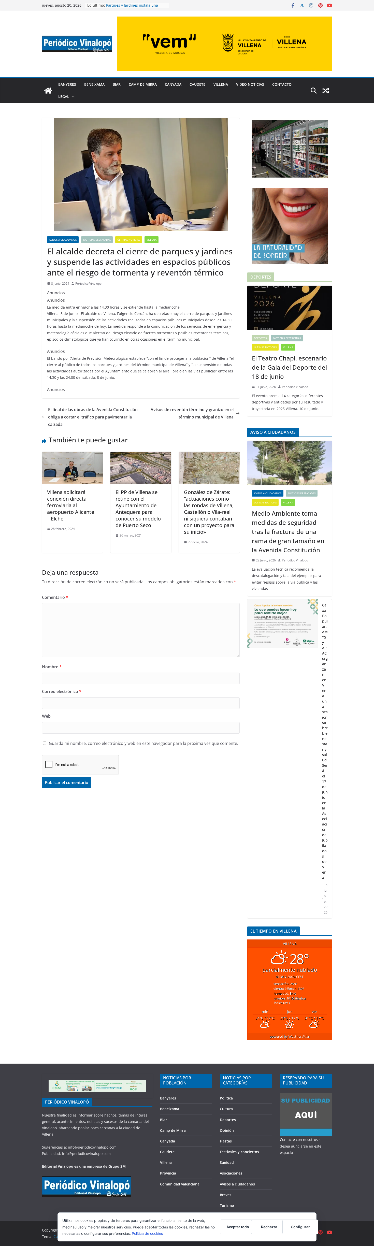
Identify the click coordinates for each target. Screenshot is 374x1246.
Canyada (173, 84)
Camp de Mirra (143, 84)
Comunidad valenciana (179, 1184)
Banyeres (67, 84)
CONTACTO (282, 84)
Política (226, 1098)
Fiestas (226, 1141)
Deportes (260, 338)
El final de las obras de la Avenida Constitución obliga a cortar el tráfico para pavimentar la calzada (93, 417)
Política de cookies (147, 1233)
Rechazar (269, 1227)
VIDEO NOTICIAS (250, 84)
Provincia (168, 1173)
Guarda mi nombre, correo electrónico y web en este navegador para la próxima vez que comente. (143, 743)
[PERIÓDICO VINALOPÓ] (86, 1179)
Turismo (227, 1205)
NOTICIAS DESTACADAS (97, 239)
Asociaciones (231, 1173)
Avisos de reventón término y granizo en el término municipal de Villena (192, 413)
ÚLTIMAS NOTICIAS (128, 239)
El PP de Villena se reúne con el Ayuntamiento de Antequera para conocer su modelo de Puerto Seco (138, 509)
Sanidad (227, 1162)
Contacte (287, 1139)
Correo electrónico (61, 691)
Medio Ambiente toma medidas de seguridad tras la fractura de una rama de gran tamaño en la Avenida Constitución (288, 531)
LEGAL (63, 96)
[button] (72, 96)
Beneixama (94, 84)
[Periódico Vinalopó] (48, 90)
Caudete (197, 84)
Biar (117, 84)
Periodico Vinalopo (88, 283)
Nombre (52, 667)
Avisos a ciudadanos (63, 239)
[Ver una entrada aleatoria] (326, 90)
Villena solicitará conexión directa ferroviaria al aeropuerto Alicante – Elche (70, 505)
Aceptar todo (237, 1227)
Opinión (227, 1130)
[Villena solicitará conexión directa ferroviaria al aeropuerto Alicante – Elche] (72, 455)
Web (46, 716)
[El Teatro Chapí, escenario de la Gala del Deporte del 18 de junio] (289, 308)
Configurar (300, 1227)
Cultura (226, 1108)
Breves (225, 1194)
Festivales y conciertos (239, 1151)
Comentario (55, 597)
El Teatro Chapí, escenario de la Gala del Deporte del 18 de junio (289, 367)
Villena (220, 84)
